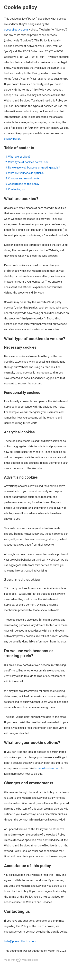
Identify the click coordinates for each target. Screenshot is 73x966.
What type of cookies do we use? (28, 162)
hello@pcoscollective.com (20, 941)
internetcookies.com (47, 768)
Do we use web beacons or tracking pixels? (34, 167)
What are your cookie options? (26, 173)
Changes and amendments (24, 178)
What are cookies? (19, 156)
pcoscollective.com (16, 29)
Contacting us (16, 189)
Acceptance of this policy (23, 184)
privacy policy (12, 138)
